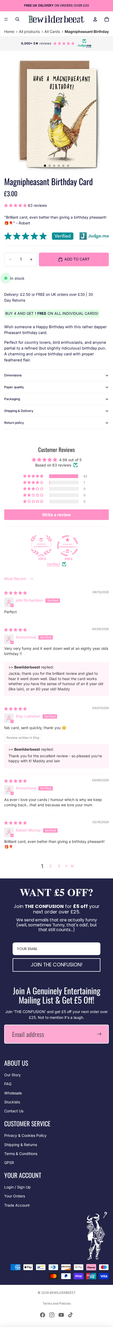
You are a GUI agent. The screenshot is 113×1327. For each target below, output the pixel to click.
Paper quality (14, 387)
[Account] (95, 19)
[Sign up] (99, 1034)
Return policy (14, 423)
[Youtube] (61, 1315)
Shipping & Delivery (18, 411)
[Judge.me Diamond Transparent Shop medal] (67, 545)
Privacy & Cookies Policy (25, 1135)
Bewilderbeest (63, 1293)
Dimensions (13, 375)
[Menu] (6, 19)
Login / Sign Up (17, 1187)
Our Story (12, 1075)
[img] (15, 593)
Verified (53, 564)
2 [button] (50, 866)
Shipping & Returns (20, 1144)
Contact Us (13, 1111)
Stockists (12, 1102)
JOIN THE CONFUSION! (57, 964)
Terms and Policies (57, 1303)
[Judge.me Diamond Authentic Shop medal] (41, 545)
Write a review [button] (56, 514)
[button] (16, 205)
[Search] (17, 19)
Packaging (12, 399)
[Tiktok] (70, 1315)
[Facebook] (42, 1315)
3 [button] (59, 866)
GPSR (9, 1162)
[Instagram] (52, 1315)
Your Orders (14, 1196)
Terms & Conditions (20, 1153)
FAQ (8, 1084)
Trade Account (17, 1205)
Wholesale (13, 1093)
